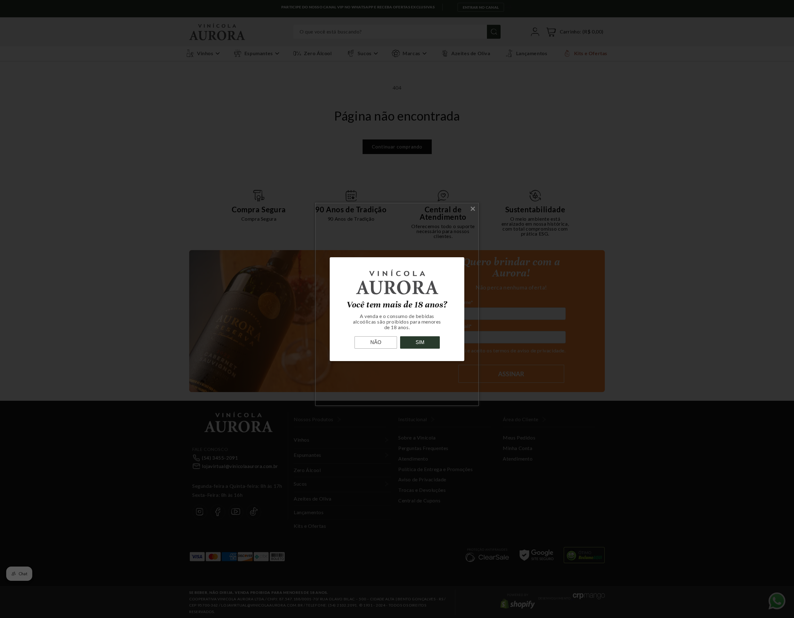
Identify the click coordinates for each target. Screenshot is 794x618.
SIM (420, 342)
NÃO (375, 342)
